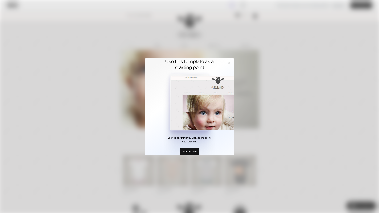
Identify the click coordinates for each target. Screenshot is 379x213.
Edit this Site (189, 151)
